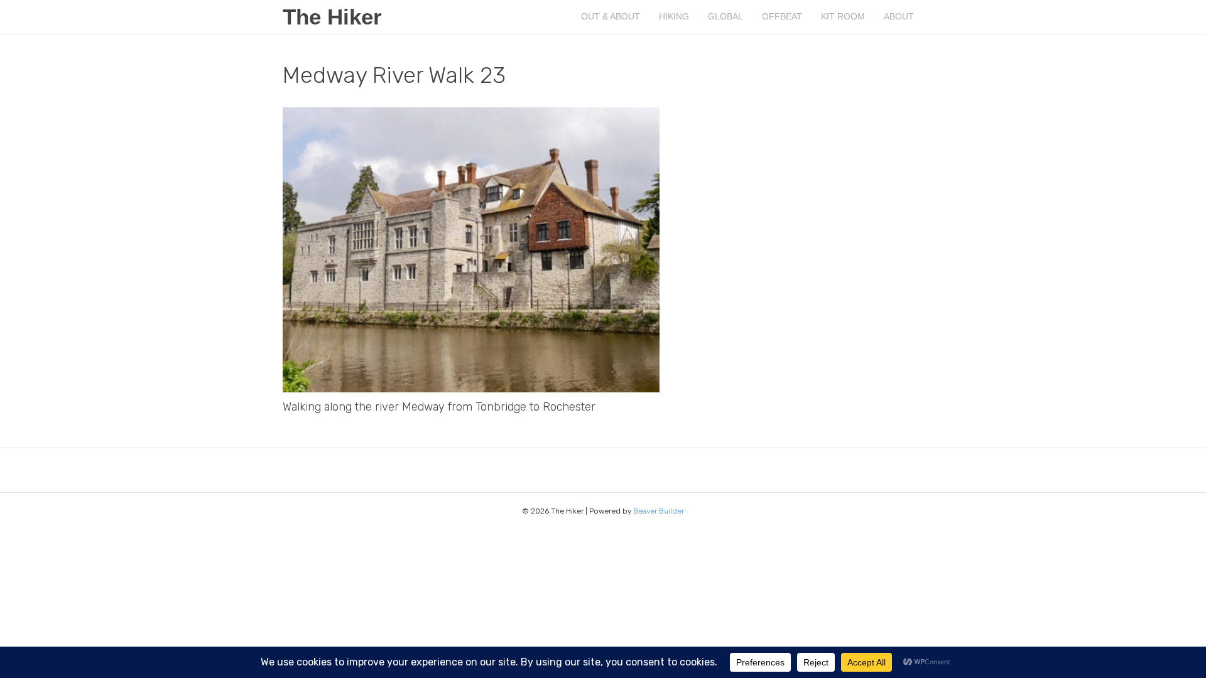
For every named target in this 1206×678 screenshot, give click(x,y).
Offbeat (782, 16)
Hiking (674, 16)
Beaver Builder (658, 511)
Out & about (610, 16)
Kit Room (843, 16)
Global (725, 16)
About (899, 16)
